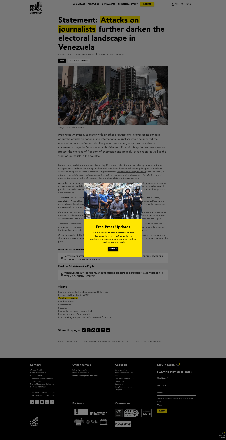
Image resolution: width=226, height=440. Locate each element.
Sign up (113, 249)
